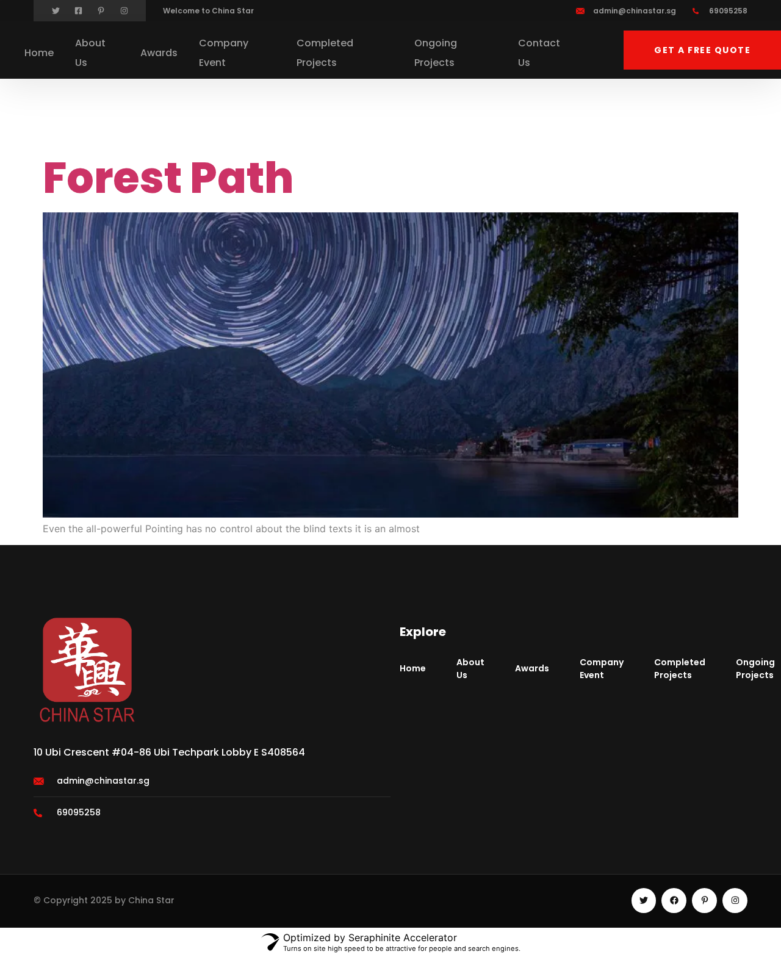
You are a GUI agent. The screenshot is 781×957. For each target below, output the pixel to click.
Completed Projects (325, 53)
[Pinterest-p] (101, 10)
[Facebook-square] (78, 10)
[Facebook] (673, 900)
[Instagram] (124, 10)
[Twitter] (55, 10)
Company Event (223, 53)
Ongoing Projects (435, 53)
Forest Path (168, 178)
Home (39, 53)
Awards (159, 53)
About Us (90, 53)
